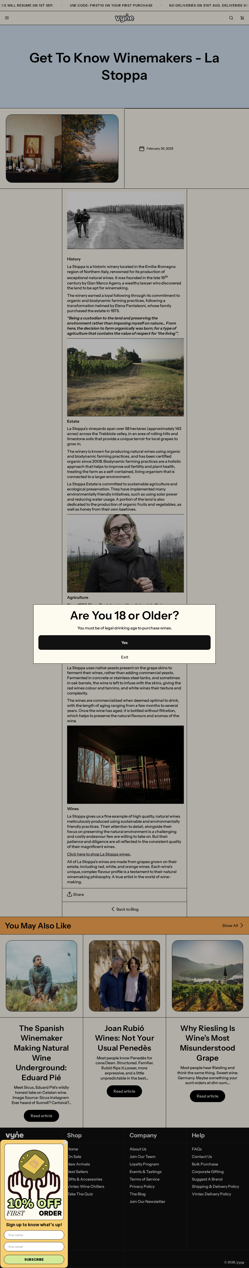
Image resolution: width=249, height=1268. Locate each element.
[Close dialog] (65, 1142)
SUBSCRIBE (34, 1259)
